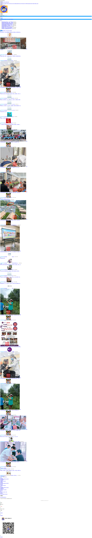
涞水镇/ (5, 92)
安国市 (33, 3)
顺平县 (19, 3)
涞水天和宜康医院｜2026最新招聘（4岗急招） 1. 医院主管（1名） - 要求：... (10, 167)
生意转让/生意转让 (2, 54)
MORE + (1, 20)
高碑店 (30, 3)
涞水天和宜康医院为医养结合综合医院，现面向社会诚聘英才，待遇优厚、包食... (10, 87)
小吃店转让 (1, 49)
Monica (12, 60)
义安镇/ (6, 54)
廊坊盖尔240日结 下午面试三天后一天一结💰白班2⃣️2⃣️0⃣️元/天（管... (9, 436)
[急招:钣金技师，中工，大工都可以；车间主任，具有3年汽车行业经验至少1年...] (0, 282)
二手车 (7, 19)
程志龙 (13, 116)
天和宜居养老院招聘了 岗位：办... (8, 28)
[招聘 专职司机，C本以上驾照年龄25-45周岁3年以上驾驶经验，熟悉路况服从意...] (0, 31)
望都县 (15, 3)
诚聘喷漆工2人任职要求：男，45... (8, 25)
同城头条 (3, 19)
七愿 (12, 275)
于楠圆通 (13, 351)
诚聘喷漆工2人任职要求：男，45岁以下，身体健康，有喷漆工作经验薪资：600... (10, 105)
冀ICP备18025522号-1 (9, 498)
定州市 (21, 3)
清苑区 (7, 3)
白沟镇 (37, 3)
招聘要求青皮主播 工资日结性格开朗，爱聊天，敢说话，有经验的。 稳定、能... (10, 93)
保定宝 (5, 498)
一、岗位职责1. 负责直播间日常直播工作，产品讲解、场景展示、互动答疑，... (10, 124)
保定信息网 (1, 497)
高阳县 (35, 3)
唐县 (10, 3)
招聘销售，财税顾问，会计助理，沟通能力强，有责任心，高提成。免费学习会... (10, 470)
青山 (12, 54)
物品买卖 (12, 19)
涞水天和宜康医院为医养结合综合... (8, 23)
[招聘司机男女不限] (0, 257)
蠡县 (28, 3)
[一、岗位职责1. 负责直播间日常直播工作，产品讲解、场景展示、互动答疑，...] (0, 123)
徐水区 (3, 3)
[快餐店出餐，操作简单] (0, 467)
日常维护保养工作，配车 (3, 111)
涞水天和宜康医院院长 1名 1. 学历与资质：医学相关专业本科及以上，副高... (10, 378)
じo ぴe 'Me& (13, 104)
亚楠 (12, 288)
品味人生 (13, 256)
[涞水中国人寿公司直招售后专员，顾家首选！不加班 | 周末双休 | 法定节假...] (0, 270)
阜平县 (25, 3)
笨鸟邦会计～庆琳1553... (14, 475)
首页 (0, 19)
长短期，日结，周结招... (17, 441)
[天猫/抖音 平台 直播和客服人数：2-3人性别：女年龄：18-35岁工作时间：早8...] (0, 276)
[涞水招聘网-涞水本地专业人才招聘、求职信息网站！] (3, 12)
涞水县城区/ (5, 60)
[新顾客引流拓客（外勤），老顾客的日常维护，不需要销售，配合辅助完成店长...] (0, 55)
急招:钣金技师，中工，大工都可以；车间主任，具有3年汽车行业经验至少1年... (10, 283)
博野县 (27, 3)
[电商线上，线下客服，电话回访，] (0, 117)
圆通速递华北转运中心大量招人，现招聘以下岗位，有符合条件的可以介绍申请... (10, 346)
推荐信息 (1, 30)
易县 (8, 3)
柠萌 (11, 92)
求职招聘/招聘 (2, 60)
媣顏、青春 (13, 98)
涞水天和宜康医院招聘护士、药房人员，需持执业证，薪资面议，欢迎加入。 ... (10, 461)
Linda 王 (12, 129)
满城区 (5, 3)
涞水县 (12, 3)
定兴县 (14, 3)
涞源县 (23, 3)
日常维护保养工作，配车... (7, 26)
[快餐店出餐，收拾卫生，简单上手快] (0, 198)
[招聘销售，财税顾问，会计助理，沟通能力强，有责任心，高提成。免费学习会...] (0, 469)
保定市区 (1, 3)
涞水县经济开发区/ (6, 441)
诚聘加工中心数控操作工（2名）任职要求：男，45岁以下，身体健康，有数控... (10, 99)
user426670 (9, 199)
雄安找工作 (4, 497)
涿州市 (32, 3)
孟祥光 (13, 269)
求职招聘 (5, 19)
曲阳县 (17, 3)
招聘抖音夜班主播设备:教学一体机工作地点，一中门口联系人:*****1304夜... (10, 251)
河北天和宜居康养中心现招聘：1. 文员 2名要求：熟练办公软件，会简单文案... (10, 192)
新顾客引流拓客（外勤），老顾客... (8, 22)
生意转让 (9, 19)
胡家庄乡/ (5, 129)
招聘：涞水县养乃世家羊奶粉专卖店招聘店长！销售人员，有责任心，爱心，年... (10, 264)
